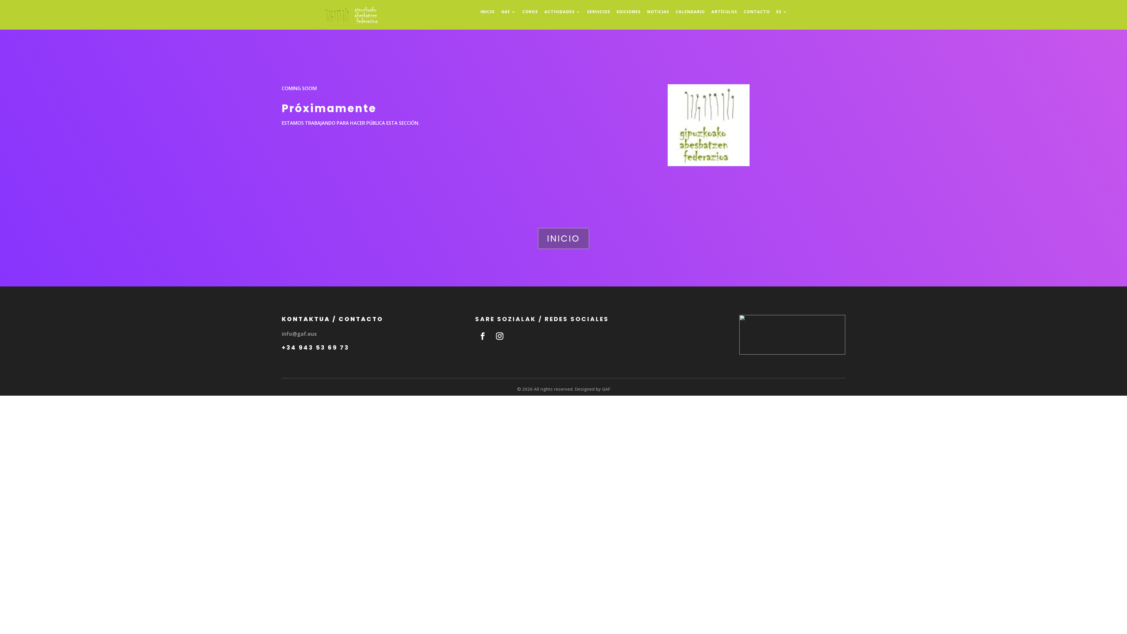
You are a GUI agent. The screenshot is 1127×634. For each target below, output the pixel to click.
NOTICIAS (658, 12)
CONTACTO (757, 12)
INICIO (487, 12)
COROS (530, 12)
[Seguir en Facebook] (482, 336)
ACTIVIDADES (559, 12)
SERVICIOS (598, 12)
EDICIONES (629, 12)
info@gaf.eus (299, 333)
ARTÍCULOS (724, 12)
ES (779, 12)
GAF (505, 12)
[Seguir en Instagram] (499, 336)
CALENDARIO (690, 12)
